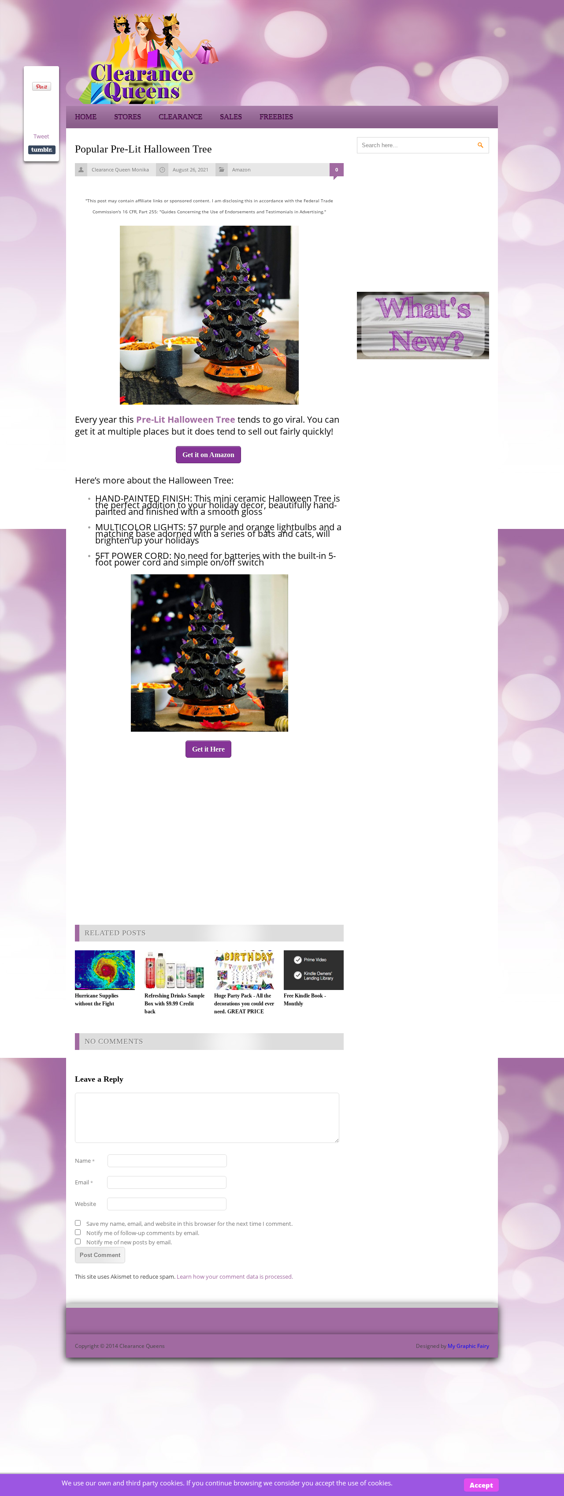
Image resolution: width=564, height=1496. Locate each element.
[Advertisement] (418, 57)
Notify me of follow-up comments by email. (142, 1233)
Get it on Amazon (208, 454)
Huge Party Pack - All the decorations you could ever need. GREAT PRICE (244, 1004)
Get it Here (208, 749)
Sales (231, 117)
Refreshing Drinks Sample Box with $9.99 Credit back (174, 1004)
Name (85, 1161)
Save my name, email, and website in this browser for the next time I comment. (189, 1224)
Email (84, 1182)
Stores (127, 117)
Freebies (276, 117)
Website (85, 1204)
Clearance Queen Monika (120, 169)
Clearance (180, 117)
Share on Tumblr (42, 149)
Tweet (41, 136)
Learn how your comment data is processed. (235, 1276)
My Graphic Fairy (468, 1346)
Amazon (241, 169)
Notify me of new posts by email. (129, 1242)
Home (85, 117)
